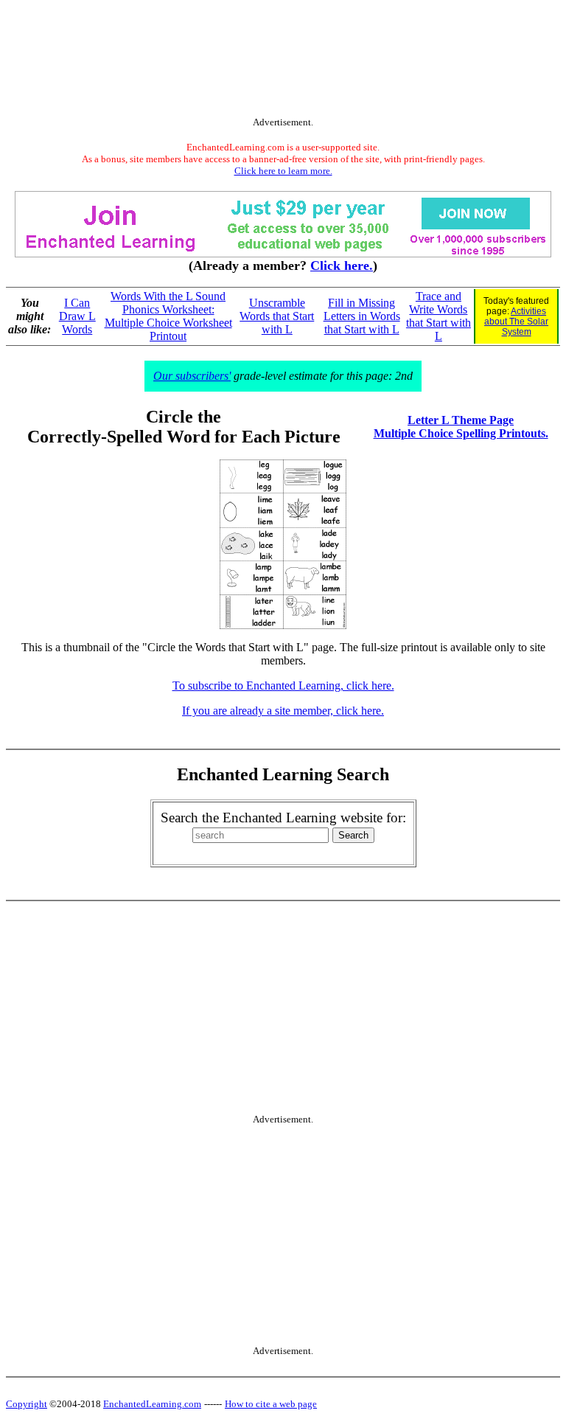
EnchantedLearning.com (152, 1403)
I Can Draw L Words (77, 316)
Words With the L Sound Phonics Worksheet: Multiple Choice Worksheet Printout (168, 316)
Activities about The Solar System (516, 321)
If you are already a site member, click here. (283, 710)
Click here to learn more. (283, 170)
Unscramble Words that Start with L (277, 316)
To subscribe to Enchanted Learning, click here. (283, 685)
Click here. (341, 265)
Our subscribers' (192, 375)
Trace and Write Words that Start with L (438, 316)
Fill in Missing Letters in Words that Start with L (362, 316)
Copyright (26, 1403)
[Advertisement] (283, 61)
